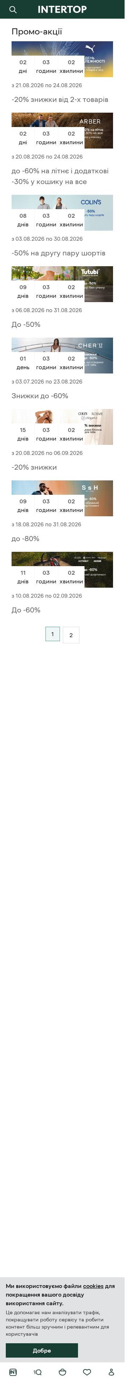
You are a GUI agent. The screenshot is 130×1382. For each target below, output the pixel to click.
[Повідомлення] (111, 9)
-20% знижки (34, 467)
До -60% (26, 610)
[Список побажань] (87, 1372)
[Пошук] (13, 9)
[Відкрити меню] (37, 1372)
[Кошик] (62, 1372)
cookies (93, 1286)
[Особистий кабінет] (111, 1372)
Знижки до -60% (40, 395)
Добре (42, 1350)
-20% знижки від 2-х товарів (60, 99)
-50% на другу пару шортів (58, 253)
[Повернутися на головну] (62, 9)
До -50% (26, 324)
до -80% (25, 538)
